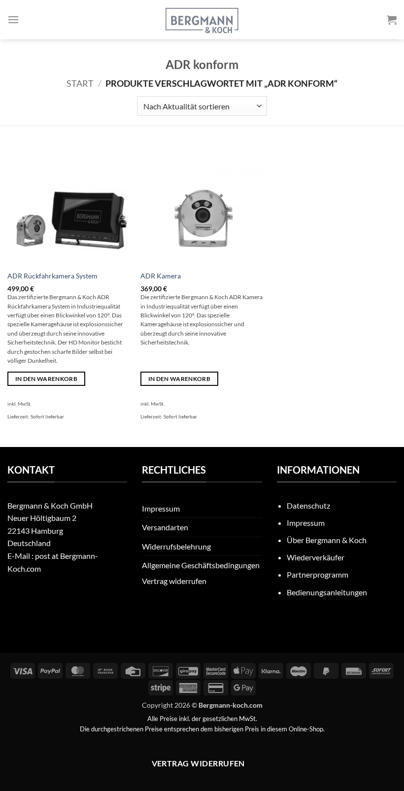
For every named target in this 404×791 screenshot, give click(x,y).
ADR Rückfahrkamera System (52, 276)
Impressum (161, 508)
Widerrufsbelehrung (176, 546)
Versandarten (165, 527)
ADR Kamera (160, 276)
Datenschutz (308, 505)
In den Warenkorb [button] (46, 379)
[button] (13, 19)
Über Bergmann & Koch (327, 540)
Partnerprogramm (317, 574)
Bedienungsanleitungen (327, 592)
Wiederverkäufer (315, 557)
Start (80, 83)
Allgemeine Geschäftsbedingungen (201, 565)
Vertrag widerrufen (174, 580)
